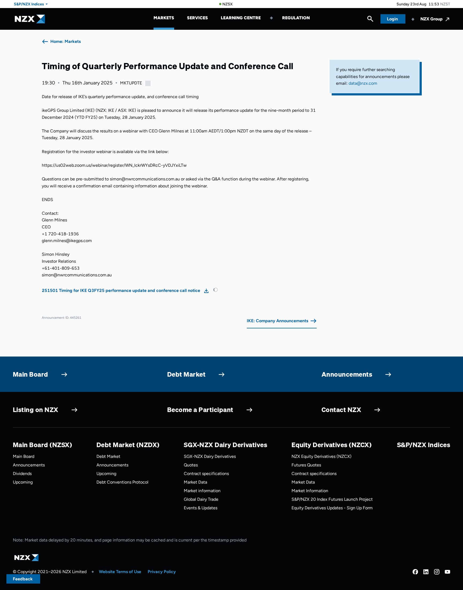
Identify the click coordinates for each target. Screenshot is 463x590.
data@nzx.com (363, 83)
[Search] (370, 20)
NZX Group (431, 18)
